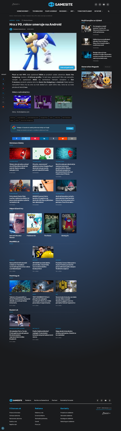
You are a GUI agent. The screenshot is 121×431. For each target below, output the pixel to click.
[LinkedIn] (3, 93)
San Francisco (66, 117)
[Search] (108, 11)
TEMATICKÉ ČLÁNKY (84, 11)
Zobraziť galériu (66, 67)
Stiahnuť (107, 66)
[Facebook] (3, 79)
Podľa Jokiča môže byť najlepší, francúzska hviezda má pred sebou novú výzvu (43, 334)
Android (28, 15)
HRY (72, 11)
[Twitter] (3, 84)
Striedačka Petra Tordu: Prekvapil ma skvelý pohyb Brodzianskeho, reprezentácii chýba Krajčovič (18, 335)
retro (51, 117)
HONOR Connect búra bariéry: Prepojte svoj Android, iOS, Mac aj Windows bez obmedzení (43, 199)
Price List (37, 424)
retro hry (57, 117)
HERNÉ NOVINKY (22, 11)
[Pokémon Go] (34, 223)
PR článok (36, 193)
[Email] (3, 102)
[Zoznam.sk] (107, 413)
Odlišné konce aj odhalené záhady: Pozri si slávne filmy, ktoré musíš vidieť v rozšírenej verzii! (101, 42)
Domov (11, 15)
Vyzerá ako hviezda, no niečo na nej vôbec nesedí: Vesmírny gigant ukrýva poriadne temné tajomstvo (66, 300)
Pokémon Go (31, 236)
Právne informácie (14, 412)
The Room (47, 236)
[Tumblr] (3, 97)
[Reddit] (3, 106)
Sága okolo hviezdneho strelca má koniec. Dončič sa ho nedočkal (66, 333)
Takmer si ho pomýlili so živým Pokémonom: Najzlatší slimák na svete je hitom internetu (19, 300)
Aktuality (36, 328)
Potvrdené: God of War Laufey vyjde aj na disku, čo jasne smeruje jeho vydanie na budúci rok (19, 199)
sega (11, 120)
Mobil (24, 15)
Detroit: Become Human (15, 236)
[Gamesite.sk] (60, 4)
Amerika (58, 328)
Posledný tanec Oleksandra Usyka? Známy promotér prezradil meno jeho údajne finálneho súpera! (66, 265)
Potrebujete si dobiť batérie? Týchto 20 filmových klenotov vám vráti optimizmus (101, 29)
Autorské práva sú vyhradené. (104, 409)
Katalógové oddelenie (67, 418)
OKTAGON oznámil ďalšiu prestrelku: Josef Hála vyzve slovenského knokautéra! (41, 265)
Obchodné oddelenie (66, 415)
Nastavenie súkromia (15, 418)
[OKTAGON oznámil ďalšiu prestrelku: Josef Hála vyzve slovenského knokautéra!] (43, 252)
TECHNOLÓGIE (38, 11)
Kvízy (34, 294)
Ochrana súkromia (14, 415)
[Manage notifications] (2, 428)
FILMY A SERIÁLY (51, 11)
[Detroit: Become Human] (17, 223)
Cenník (37, 421)
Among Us (65, 236)
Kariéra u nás (13, 421)
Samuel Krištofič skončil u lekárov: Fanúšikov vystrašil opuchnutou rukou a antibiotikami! (19, 265)
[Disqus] (42, 367)
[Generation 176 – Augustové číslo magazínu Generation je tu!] (97, 80)
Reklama (39, 408)
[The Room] (51, 223)
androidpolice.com (32, 117)
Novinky (12, 260)
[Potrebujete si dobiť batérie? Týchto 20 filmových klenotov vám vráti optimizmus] (86, 28)
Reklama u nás (39, 412)
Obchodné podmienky (41, 418)
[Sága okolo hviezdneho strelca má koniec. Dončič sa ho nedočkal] (66, 320)
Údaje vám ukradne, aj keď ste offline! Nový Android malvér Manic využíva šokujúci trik (18, 167)
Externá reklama (40, 415)
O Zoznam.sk (15, 408)
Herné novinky (17, 15)
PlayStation (13, 193)
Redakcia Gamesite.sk (19, 29)
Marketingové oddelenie (67, 421)
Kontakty (65, 408)
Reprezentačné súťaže (17, 328)
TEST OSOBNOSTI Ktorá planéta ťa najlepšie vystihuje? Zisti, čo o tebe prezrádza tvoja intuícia (42, 300)
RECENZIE (62, 11)
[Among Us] (68, 223)
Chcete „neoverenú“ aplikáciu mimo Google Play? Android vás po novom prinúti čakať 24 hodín (43, 167)
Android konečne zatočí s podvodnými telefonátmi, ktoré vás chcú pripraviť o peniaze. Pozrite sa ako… (65, 199)
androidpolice (21, 117)
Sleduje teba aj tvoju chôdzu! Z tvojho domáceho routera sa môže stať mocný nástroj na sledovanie (102, 55)
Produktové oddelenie (67, 412)
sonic (17, 120)
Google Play (44, 117)
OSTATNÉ (97, 11)
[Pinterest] (3, 88)
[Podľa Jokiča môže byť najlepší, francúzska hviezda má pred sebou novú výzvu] (43, 320)
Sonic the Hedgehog (27, 120)
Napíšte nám (13, 424)
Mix (10, 294)
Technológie (13, 161)
